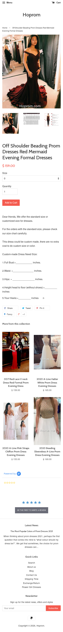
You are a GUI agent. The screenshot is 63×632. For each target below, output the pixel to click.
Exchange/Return (31, 583)
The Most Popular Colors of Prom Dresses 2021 (31, 531)
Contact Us (31, 574)
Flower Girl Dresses (31, 587)
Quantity (6, 186)
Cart (58, 2)
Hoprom (31, 15)
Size (4, 173)
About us (31, 566)
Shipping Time (31, 578)
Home (4, 27)
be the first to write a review (31, 510)
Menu (9, 2)
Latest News (31, 525)
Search (31, 562)
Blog (31, 570)
